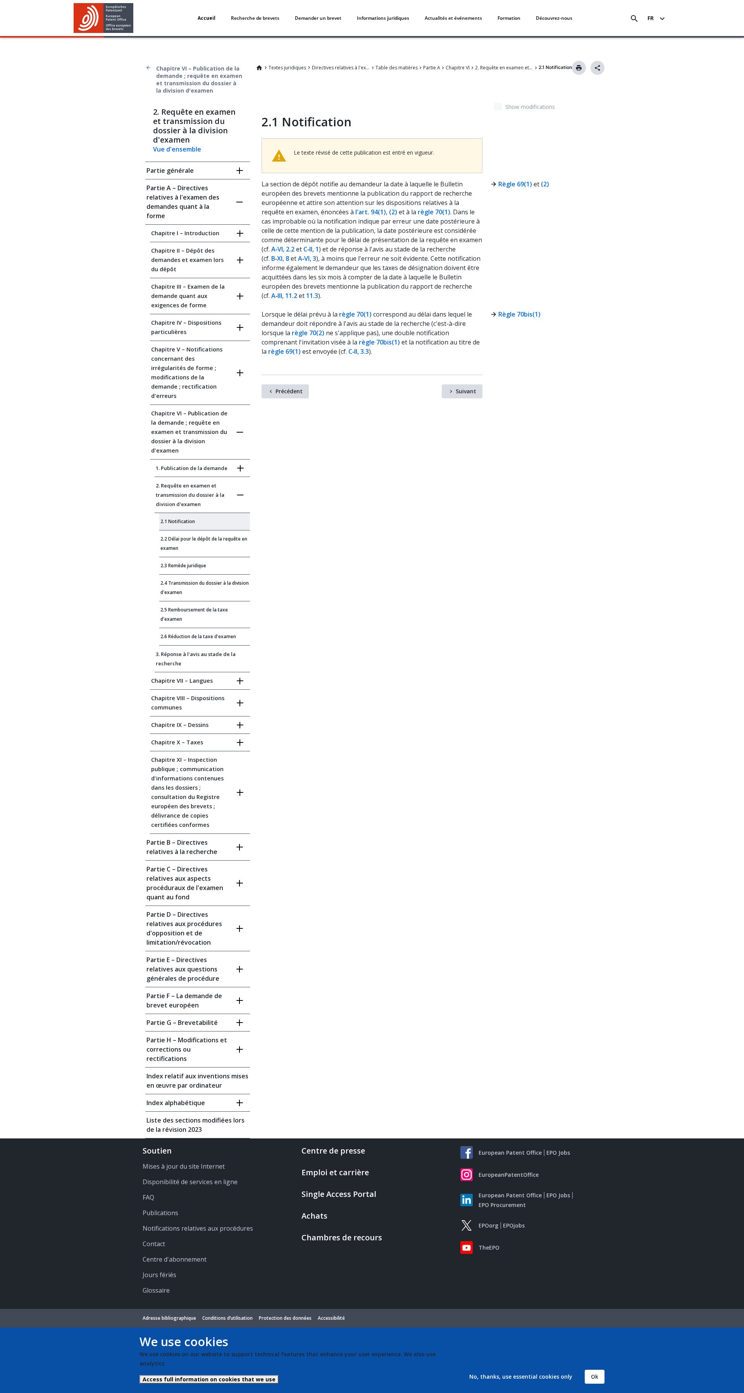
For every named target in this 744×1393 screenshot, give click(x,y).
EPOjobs (514, 1225)
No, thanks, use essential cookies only (520, 1376)
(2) (393, 212)
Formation (509, 18)
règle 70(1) (434, 212)
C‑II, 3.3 (358, 351)
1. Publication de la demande (191, 468)
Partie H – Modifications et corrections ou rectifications (186, 1049)
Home (259, 67)
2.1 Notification (177, 521)
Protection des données (285, 1318)
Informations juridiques (383, 18)
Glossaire (156, 1290)
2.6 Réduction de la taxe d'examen (198, 636)
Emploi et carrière (335, 1172)
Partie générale (170, 170)
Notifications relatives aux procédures (198, 1228)
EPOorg (488, 1225)
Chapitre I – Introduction (185, 233)
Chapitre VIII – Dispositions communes (187, 702)
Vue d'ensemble (177, 149)
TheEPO (489, 1247)
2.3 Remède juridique (183, 565)
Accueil (206, 18)
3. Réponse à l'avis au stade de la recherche (196, 659)
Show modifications (530, 106)
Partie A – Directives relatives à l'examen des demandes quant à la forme (182, 202)
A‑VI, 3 (307, 258)
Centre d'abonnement (175, 1259)
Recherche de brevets (255, 18)
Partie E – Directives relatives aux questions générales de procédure (182, 969)
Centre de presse (333, 1150)
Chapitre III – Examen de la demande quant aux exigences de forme (188, 296)
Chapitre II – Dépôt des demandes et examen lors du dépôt (187, 260)
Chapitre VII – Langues (182, 680)
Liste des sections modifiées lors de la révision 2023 (195, 1125)
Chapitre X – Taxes (177, 742)
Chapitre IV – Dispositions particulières (186, 327)
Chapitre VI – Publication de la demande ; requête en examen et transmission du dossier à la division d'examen (199, 79)
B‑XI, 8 (280, 258)
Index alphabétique (175, 1103)
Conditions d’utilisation (227, 1318)
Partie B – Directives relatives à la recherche (181, 847)
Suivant (466, 391)
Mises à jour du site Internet (184, 1166)
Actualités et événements (453, 18)
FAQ (148, 1197)
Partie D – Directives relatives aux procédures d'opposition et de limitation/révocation (184, 928)
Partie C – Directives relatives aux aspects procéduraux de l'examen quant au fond (184, 883)
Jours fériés (159, 1275)
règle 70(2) (308, 333)
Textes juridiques (287, 67)
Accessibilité (331, 1318)
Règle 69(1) (515, 184)
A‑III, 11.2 (284, 295)
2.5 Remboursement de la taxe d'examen (194, 614)
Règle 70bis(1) (519, 314)
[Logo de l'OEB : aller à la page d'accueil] (104, 18)
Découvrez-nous (554, 18)
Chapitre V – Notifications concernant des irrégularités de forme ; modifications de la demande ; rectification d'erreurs (186, 372)
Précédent (289, 391)
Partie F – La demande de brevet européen (184, 1000)
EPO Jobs (558, 1152)
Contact (154, 1244)
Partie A (431, 67)
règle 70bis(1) (379, 342)
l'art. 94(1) (370, 212)
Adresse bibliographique (169, 1318)
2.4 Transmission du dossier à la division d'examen (204, 588)
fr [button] (651, 18)
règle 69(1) (284, 351)
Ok (594, 1376)
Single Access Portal (338, 1194)
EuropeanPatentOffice (509, 1174)
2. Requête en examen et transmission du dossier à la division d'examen (504, 67)
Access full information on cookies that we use (209, 1379)
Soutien (157, 1150)
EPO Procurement (502, 1205)
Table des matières (396, 67)
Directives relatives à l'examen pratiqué (341, 67)
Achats (314, 1215)
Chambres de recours (341, 1237)
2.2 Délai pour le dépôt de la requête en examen (203, 543)
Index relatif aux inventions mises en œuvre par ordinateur (197, 1081)
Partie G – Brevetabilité (182, 1022)
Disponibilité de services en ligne (190, 1182)
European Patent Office (510, 1152)
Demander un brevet (318, 18)
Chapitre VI (458, 67)
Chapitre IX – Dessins (179, 724)
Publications (160, 1213)
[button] (135, 18)
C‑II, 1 (311, 249)
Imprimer (579, 68)
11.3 (312, 295)
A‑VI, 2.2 (282, 249)
